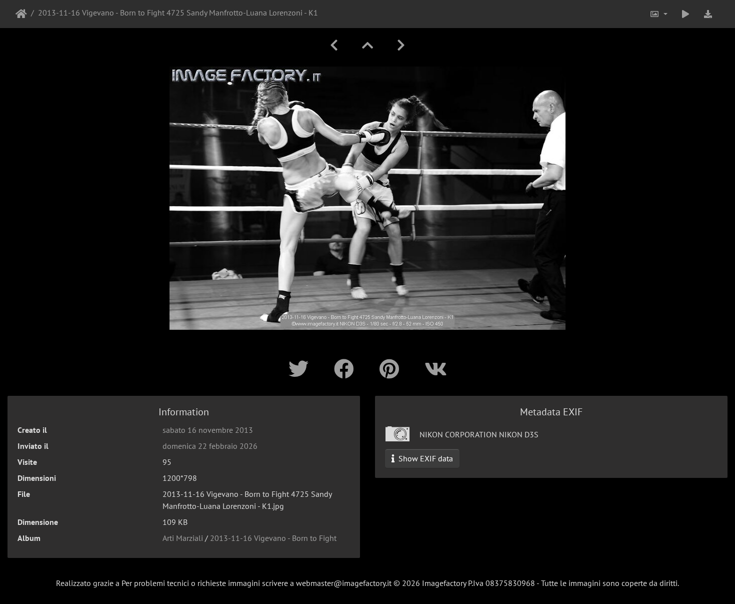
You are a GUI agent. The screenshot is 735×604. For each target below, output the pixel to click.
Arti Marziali (182, 538)
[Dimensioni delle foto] (658, 14)
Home (21, 14)
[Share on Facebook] (347, 369)
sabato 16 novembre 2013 (207, 430)
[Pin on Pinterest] (392, 369)
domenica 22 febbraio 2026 (210, 446)
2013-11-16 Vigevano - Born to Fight (273, 538)
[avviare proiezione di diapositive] (685, 14)
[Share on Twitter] (301, 369)
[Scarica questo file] (708, 14)
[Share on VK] (435, 369)
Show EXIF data (424, 458)
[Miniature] (367, 45)
